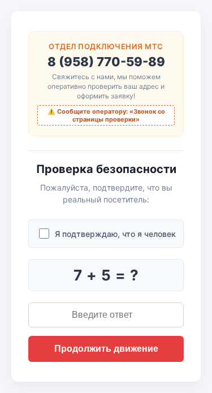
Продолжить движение (106, 348)
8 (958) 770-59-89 (106, 61)
